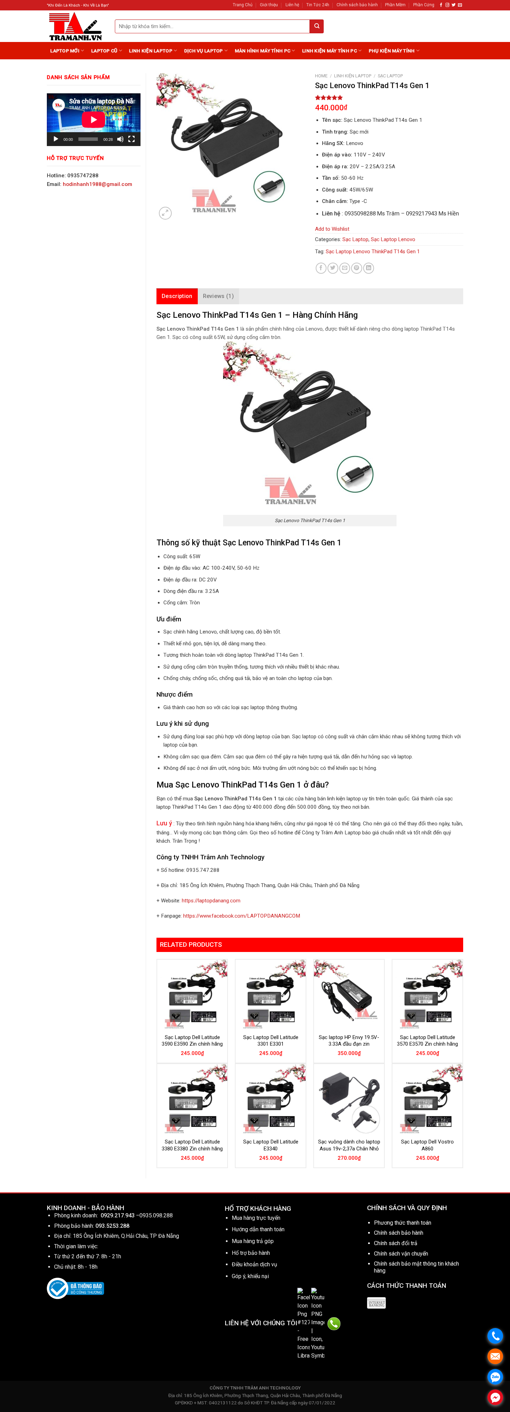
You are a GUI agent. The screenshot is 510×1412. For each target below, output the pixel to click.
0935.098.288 (156, 1215)
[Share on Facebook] (321, 268)
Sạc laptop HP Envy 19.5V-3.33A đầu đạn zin (349, 1040)
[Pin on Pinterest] (356, 268)
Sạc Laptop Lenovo (393, 239)
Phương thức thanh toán (402, 1222)
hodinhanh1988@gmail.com (97, 184)
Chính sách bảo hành (357, 4)
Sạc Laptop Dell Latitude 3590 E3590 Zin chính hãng (192, 1040)
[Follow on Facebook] (441, 5)
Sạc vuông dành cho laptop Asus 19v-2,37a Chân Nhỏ (349, 1145)
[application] (94, 119)
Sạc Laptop (390, 75)
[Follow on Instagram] (447, 5)
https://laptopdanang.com (211, 901)
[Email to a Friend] (344, 268)
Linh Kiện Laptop (150, 50)
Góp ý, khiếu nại (250, 1276)
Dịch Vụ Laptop (203, 50)
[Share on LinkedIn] (368, 268)
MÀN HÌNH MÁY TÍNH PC (262, 50)
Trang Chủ (243, 4)
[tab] (177, 296)
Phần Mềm (395, 4)
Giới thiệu (269, 4)
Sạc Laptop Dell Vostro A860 (427, 1145)
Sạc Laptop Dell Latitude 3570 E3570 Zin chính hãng (427, 1040)
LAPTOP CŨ (104, 50)
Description (177, 296)
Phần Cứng (423, 4)
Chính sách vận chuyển (401, 1253)
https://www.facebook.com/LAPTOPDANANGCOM (241, 916)
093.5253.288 (112, 1226)
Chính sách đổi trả (395, 1243)
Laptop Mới (64, 50)
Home (321, 75)
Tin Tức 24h (317, 4)
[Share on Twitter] (333, 268)
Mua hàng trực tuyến (256, 1218)
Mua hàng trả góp (253, 1241)
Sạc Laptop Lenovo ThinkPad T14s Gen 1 (373, 251)
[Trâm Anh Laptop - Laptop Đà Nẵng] (75, 26)
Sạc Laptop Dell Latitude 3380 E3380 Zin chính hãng (192, 1145)
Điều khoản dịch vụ (254, 1264)
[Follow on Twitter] (454, 5)
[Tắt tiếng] (120, 139)
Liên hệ (292, 4)
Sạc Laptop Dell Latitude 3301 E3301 (270, 1040)
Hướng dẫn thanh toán (258, 1229)
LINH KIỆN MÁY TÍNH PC (329, 50)
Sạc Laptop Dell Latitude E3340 (270, 1145)
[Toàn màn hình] (131, 139)
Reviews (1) (218, 296)
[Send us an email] (460, 5)
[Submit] (317, 26)
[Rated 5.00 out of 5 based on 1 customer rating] (389, 97)
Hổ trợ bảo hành (251, 1253)
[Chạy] (55, 139)
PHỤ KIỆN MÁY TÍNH (392, 50)
